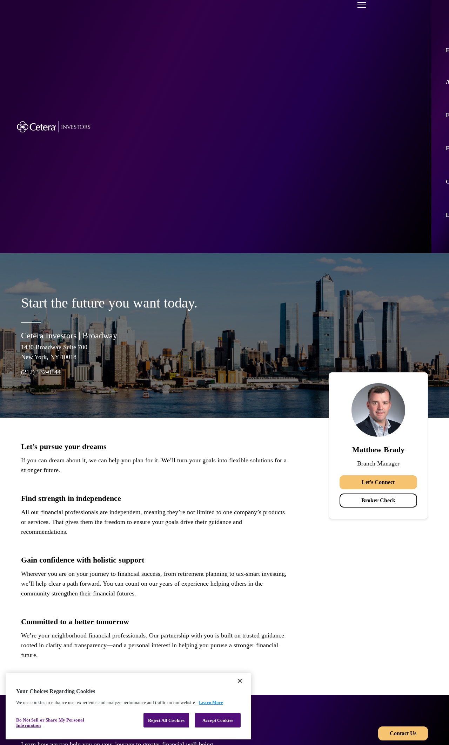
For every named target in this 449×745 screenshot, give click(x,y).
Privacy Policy (347, 704)
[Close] (240, 681)
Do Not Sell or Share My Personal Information (50, 722)
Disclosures (343, 689)
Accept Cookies (217, 720)
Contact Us (403, 629)
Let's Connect (378, 378)
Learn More (211, 702)
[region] (128, 706)
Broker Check (378, 396)
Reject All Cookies (166, 720)
